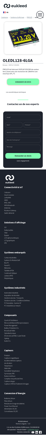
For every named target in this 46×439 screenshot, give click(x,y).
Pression (7, 355)
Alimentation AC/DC (10, 409)
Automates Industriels (11, 293)
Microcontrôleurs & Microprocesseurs (16, 323)
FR (7, 12)
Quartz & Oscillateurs (11, 320)
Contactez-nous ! (33, 429)
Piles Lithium (8, 401)
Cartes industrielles (10, 258)
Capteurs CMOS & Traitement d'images (16, 384)
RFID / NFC (7, 203)
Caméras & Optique (10, 273)
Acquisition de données (11, 295)
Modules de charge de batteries (14, 404)
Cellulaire (7, 192)
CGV (29, 424)
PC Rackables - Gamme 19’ (12, 303)
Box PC (6, 263)
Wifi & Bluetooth (9, 205)
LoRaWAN (7, 198)
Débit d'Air (7, 368)
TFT (5, 228)
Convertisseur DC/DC (11, 411)
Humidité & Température (12, 371)
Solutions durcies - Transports (13, 298)
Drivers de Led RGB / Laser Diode (14, 336)
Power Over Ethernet (11, 406)
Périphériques (8, 278)
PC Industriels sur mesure (12, 306)
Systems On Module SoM (12, 260)
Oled (5, 233)
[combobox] (6, 12)
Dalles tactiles (8, 230)
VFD (5, 243)
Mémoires (7, 268)
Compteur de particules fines (13, 379)
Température (8, 366)
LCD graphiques (9, 240)
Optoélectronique (10, 333)
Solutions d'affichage (17, 17)
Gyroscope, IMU (9, 373)
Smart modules (9, 195)
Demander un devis (23, 82)
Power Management (10, 325)
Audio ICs (7, 341)
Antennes (7, 208)
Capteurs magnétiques (11, 358)
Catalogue (4, 17)
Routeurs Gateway (10, 210)
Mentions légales (21, 424)
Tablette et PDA (9, 271)
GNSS (6, 200)
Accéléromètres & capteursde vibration (12, 362)
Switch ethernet (9, 213)
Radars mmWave (9, 376)
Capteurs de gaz (9, 381)
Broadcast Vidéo (9, 331)
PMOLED (29, 17)
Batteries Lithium (9, 398)
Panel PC (7, 265)
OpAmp (6, 338)
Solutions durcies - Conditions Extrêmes (17, 301)
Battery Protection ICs (11, 328)
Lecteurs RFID (8, 276)
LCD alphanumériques (11, 238)
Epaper (6, 235)
